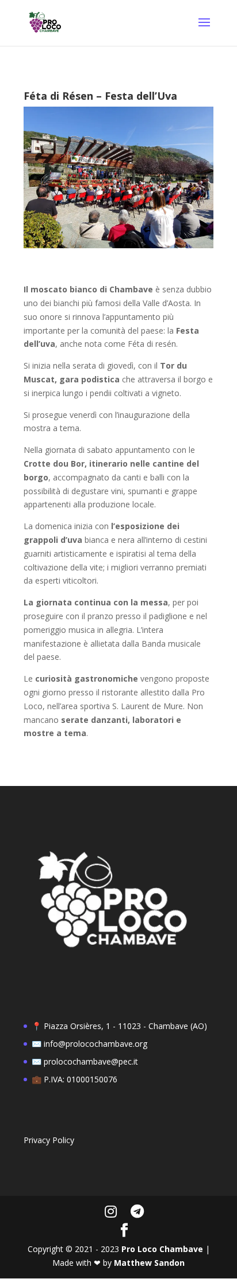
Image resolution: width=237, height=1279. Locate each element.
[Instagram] (111, 1211)
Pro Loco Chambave (162, 1248)
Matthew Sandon (149, 1262)
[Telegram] (137, 1211)
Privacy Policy (49, 1140)
